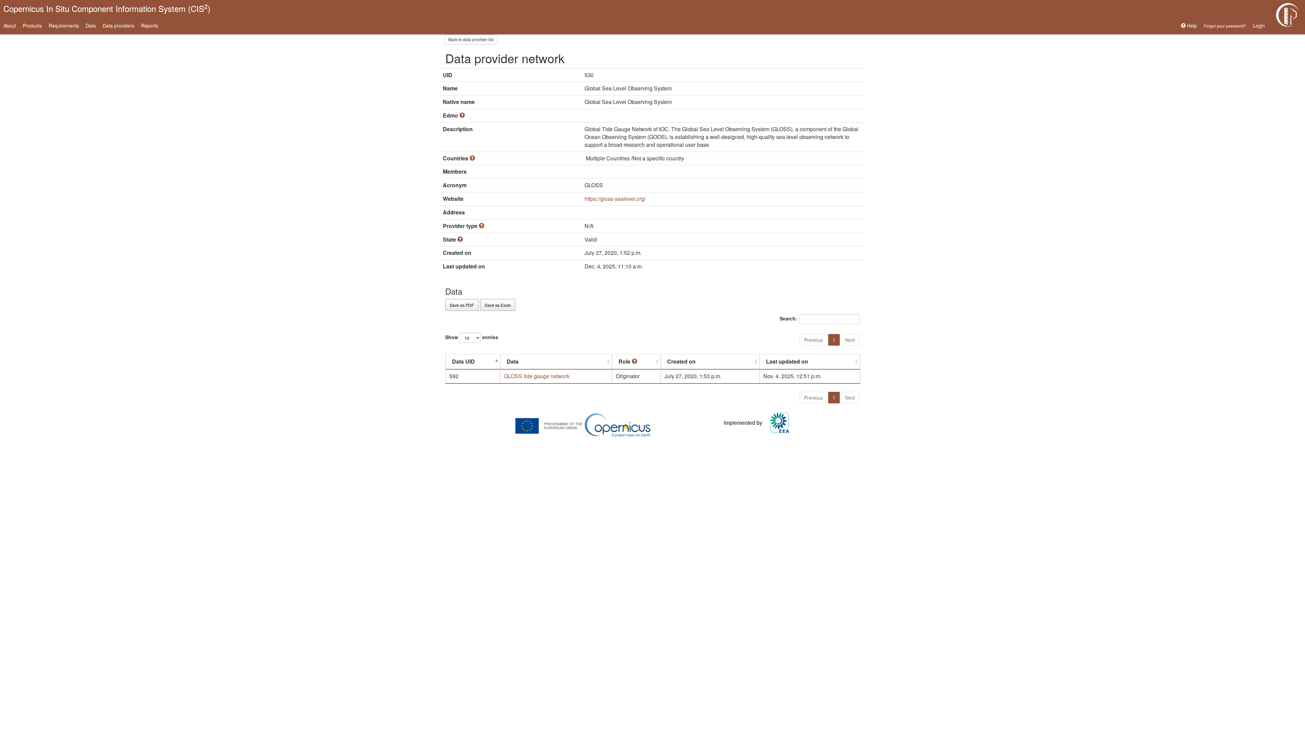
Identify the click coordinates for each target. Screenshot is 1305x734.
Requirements (64, 25)
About (9, 25)
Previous (813, 339)
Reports (149, 25)
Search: (788, 318)
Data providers (118, 25)
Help (1191, 25)
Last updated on (787, 361)
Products (32, 25)
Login (1259, 25)
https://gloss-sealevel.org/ (615, 199)
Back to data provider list (470, 39)
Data (91, 25)
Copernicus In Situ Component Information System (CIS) (106, 8)
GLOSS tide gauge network (537, 376)
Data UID (463, 361)
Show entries (471, 336)
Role (625, 361)
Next (850, 339)
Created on (681, 361)
